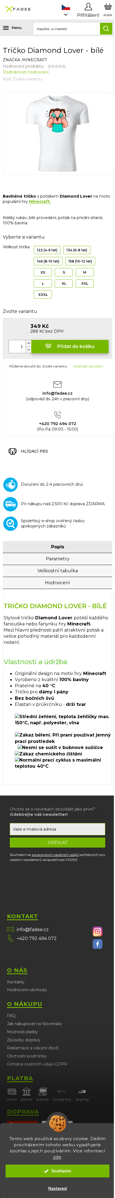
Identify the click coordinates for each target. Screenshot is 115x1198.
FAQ (11, 1015)
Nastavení (57, 1188)
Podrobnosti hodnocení (26, 72)
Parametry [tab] (58, 558)
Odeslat (57, 842)
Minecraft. (40, 201)
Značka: (25, 59)
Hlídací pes (34, 451)
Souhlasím (61, 1171)
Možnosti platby (22, 1031)
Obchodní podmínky (27, 1056)
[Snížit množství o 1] (28, 350)
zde (57, 1157)
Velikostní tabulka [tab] (57, 570)
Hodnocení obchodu (27, 989)
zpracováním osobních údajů (55, 855)
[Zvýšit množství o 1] (28, 343)
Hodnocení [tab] (57, 582)
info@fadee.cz (33, 929)
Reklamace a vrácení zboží (32, 1047)
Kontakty (16, 982)
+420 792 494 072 (37, 938)
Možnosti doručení (88, 366)
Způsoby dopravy (23, 1039)
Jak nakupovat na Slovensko (34, 1023)
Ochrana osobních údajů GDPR (37, 1064)
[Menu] (8, 27)
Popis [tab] (57, 546)
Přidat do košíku (75, 346)
